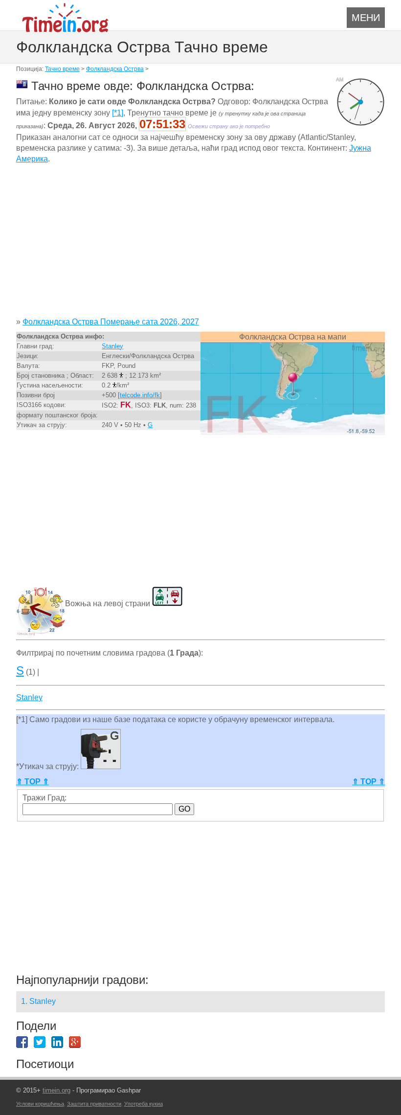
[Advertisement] (200, 244)
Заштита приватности (94, 1104)
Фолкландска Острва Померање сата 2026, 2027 (110, 322)
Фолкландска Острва (115, 69)
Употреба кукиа (143, 1104)
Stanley (112, 346)
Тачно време (62, 69)
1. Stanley (38, 1001)
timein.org (56, 1090)
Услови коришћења (40, 1104)
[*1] (117, 113)
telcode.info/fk (140, 395)
